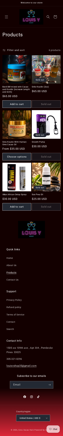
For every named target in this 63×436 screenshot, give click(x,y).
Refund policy (13, 307)
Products (11, 272)
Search (10, 329)
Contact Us (12, 279)
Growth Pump (38, 142)
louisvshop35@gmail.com (21, 365)
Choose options (17, 156)
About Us (11, 265)
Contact (10, 322)
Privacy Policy (14, 300)
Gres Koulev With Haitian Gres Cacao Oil (14, 143)
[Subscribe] (49, 385)
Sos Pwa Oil (37, 194)
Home (9, 258)
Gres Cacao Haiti (26, 430)
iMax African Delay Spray (14, 194)
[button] (6, 16)
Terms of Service (15, 314)
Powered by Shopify (43, 430)
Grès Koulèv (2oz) (40, 87)
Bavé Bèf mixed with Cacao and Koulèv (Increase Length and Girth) (16, 89)
